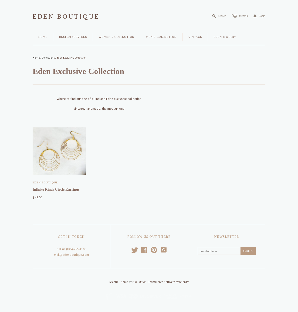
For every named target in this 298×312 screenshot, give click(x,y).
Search (222, 16)
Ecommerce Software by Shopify (168, 282)
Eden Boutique (45, 182)
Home (42, 37)
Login (259, 16)
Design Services (73, 37)
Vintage (195, 37)
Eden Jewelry (225, 37)
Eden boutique (66, 16)
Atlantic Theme (118, 282)
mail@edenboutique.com (71, 254)
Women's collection (117, 37)
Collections (48, 57)
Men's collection (161, 37)
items (243, 16)
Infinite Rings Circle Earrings (56, 189)
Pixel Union (139, 282)
